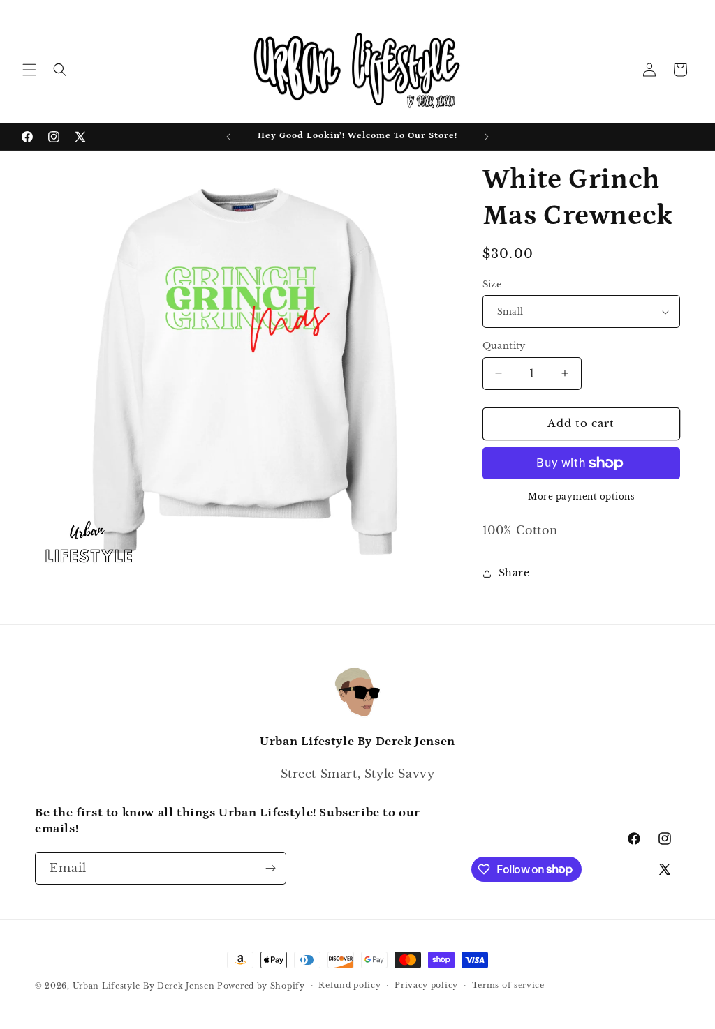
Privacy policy (426, 985)
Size (492, 284)
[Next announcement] (486, 136)
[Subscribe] (270, 868)
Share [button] (514, 572)
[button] (29, 69)
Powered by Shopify (261, 986)
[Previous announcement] (228, 136)
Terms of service (508, 985)
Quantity (504, 346)
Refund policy (349, 985)
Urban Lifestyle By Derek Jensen (144, 986)
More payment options (581, 496)
